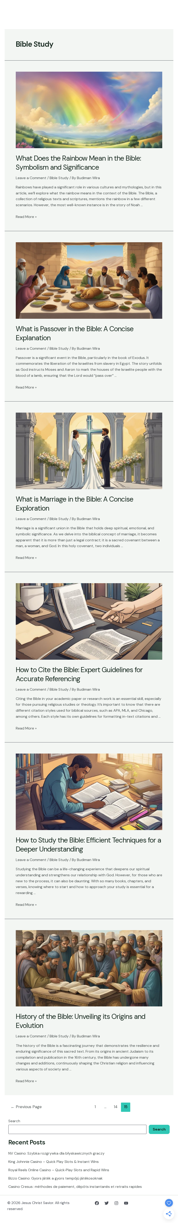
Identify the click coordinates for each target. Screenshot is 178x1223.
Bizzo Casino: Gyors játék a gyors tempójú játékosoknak (55, 1178)
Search (14, 1121)
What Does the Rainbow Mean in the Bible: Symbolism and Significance (78, 163)
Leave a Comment (31, 177)
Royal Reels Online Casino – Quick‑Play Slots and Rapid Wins (58, 1170)
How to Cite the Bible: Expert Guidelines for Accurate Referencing (79, 674)
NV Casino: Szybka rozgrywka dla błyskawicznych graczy (56, 1153)
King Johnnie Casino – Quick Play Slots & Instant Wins (53, 1161)
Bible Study (59, 177)
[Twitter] (107, 1203)
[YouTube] (126, 1203)
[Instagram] (116, 1203)
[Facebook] (97, 1203)
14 (116, 1106)
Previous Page (26, 1106)
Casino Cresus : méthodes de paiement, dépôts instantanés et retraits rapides (75, 1186)
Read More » (26, 216)
